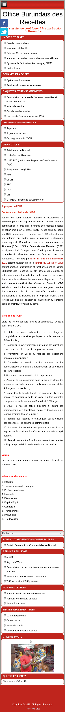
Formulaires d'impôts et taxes (21, 598)
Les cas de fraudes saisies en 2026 (25, 116)
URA (8, 194)
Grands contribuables (17, 43)
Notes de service (15, 106)
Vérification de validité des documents (26, 576)
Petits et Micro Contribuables (21, 53)
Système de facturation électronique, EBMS (29, 63)
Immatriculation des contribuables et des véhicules (33, 58)
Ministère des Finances (18, 155)
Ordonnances (13, 620)
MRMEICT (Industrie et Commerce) (25, 199)
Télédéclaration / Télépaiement (22, 581)
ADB (8, 174)
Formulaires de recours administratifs (25, 593)
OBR (38, 708)
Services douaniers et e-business (23, 85)
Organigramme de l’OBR (19, 138)
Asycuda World (14, 562)
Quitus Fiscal (13, 68)
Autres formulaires (16, 603)
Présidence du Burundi (18, 150)
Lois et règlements (16, 615)
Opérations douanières (18, 80)
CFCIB (10, 179)
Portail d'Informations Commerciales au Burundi (31, 545)
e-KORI (10, 557)
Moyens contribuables (17, 48)
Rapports (11, 128)
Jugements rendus (16, 133)
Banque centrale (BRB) (18, 169)
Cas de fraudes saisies (18, 111)
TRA (8, 189)
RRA (8, 184)
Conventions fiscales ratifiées (21, 630)
